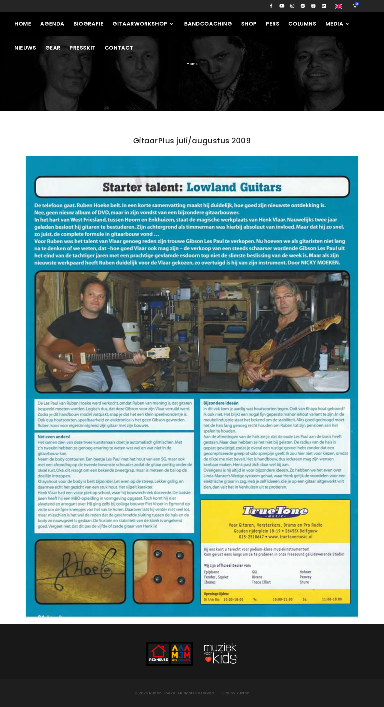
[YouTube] (282, 6)
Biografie (89, 23)
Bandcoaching (208, 23)
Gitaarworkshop (140, 23)
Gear (53, 47)
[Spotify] (303, 6)
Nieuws (25, 47)
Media (335, 23)
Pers (272, 23)
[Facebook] (271, 6)
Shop (249, 23)
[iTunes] (313, 6)
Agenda (52, 23)
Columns (302, 23)
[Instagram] (292, 6)
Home (22, 23)
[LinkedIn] (324, 6)
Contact (119, 47)
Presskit (83, 47)
